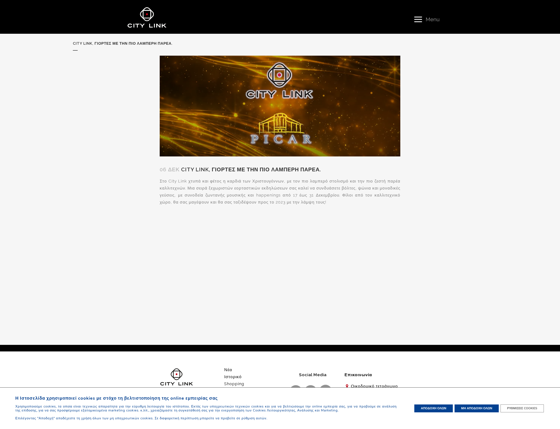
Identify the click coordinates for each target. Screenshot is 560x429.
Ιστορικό (233, 376)
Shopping (234, 383)
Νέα (228, 369)
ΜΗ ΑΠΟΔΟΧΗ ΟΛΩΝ (476, 408)
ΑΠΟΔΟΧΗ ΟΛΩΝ (433, 408)
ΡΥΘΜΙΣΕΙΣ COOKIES (522, 408)
